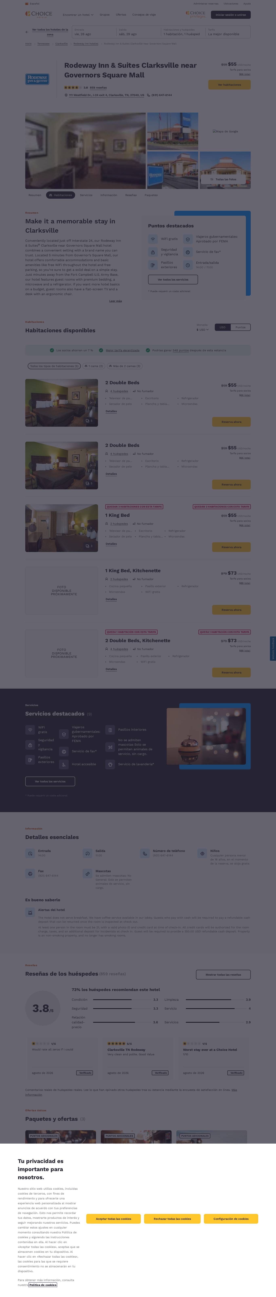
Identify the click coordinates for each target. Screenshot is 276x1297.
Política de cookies (42, 1284)
